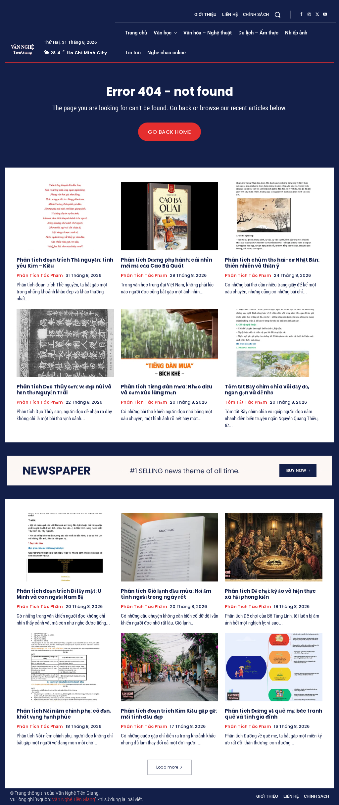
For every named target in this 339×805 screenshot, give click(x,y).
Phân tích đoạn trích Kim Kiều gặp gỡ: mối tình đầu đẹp (169, 713)
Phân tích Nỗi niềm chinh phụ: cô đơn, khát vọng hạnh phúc (64, 713)
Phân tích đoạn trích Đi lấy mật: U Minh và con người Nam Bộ (59, 593)
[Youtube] (325, 15)
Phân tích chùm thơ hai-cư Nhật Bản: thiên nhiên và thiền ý (272, 262)
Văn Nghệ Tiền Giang (73, 799)
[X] (317, 15)
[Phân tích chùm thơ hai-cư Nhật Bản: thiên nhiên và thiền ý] (273, 216)
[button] (277, 15)
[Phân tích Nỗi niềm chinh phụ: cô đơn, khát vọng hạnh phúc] (65, 667)
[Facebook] (301, 15)
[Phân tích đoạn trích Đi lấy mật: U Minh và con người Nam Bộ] (65, 547)
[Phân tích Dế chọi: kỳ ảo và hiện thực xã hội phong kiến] (273, 547)
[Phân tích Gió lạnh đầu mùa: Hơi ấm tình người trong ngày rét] (169, 547)
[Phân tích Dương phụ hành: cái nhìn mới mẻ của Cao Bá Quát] (169, 216)
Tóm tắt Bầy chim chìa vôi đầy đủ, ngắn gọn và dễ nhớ (267, 389)
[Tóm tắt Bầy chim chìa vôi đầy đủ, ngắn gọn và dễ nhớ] (273, 343)
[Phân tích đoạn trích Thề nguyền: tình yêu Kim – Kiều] (65, 216)
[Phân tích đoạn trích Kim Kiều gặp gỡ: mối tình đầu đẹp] (169, 667)
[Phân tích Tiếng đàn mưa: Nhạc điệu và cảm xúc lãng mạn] (169, 343)
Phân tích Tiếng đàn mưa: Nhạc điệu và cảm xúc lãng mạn (167, 389)
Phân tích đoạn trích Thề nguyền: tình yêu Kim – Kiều (65, 262)
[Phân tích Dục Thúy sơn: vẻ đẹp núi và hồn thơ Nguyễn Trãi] (65, 343)
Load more (167, 767)
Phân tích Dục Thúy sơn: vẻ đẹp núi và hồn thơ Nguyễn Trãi (64, 389)
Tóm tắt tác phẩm (246, 402)
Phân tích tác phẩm (40, 275)
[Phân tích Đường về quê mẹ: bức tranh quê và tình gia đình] (273, 667)
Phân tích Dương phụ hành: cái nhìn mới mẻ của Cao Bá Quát (166, 262)
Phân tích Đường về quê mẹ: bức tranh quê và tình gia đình (273, 713)
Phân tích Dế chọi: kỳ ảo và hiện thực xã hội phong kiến (270, 593)
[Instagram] (309, 15)
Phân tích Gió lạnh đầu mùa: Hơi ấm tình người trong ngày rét (166, 593)
